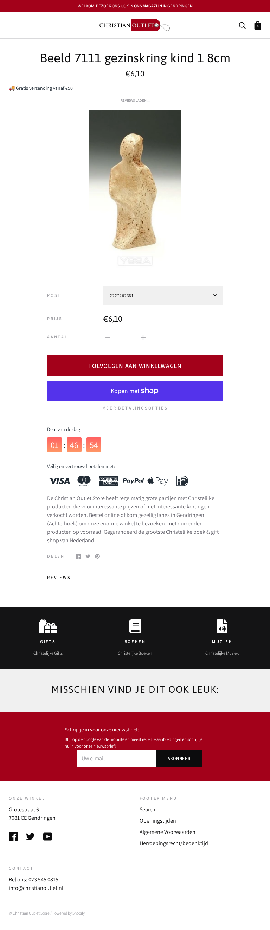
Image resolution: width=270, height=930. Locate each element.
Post (54, 295)
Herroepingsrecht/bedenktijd (174, 843)
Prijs (55, 319)
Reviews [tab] (59, 577)
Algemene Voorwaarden (167, 832)
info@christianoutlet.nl (36, 888)
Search (147, 809)
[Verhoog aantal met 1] (143, 337)
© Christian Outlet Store (29, 913)
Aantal (57, 337)
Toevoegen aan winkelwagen (135, 366)
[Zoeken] (242, 25)
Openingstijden (158, 820)
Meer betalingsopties (135, 408)
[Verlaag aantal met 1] (107, 337)
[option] (135, 189)
